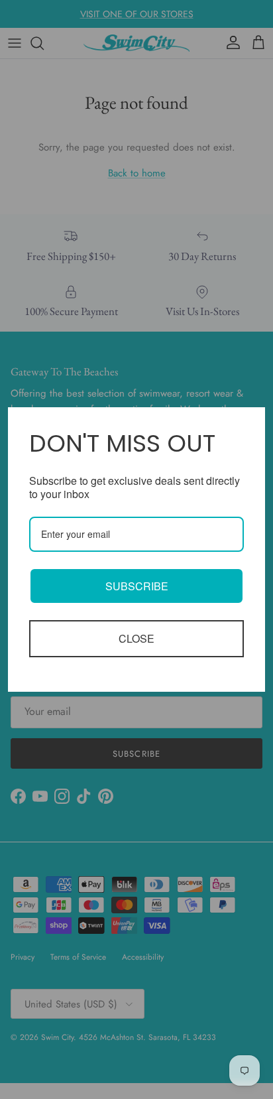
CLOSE (136, 638)
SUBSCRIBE (136, 586)
